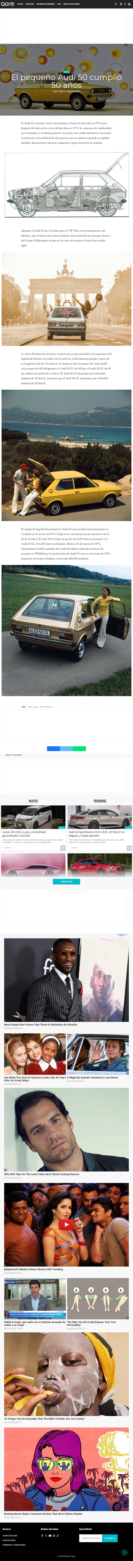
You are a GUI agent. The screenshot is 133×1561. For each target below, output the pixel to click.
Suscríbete (110, 1538)
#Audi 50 (49, 707)
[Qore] (8, 4)
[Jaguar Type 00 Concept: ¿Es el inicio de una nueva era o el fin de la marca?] (33, 865)
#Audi (42, 707)
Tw (125, 4)
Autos (20, 4)
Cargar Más (66, 881)
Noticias (30, 4)
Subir (124, 1552)
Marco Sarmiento (68, 91)
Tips (59, 4)
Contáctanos (9, 1540)
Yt (129, 4)
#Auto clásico (33, 707)
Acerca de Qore (10, 1536)
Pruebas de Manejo (46, 4)
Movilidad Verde (72, 4)
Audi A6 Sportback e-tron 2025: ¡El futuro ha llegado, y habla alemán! (97, 833)
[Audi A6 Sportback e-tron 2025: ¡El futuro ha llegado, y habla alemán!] (100, 817)
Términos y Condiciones (14, 1545)
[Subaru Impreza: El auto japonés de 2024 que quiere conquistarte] (100, 865)
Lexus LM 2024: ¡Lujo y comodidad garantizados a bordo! (24, 833)
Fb (120, 4)
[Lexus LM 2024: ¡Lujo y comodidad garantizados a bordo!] (33, 817)
